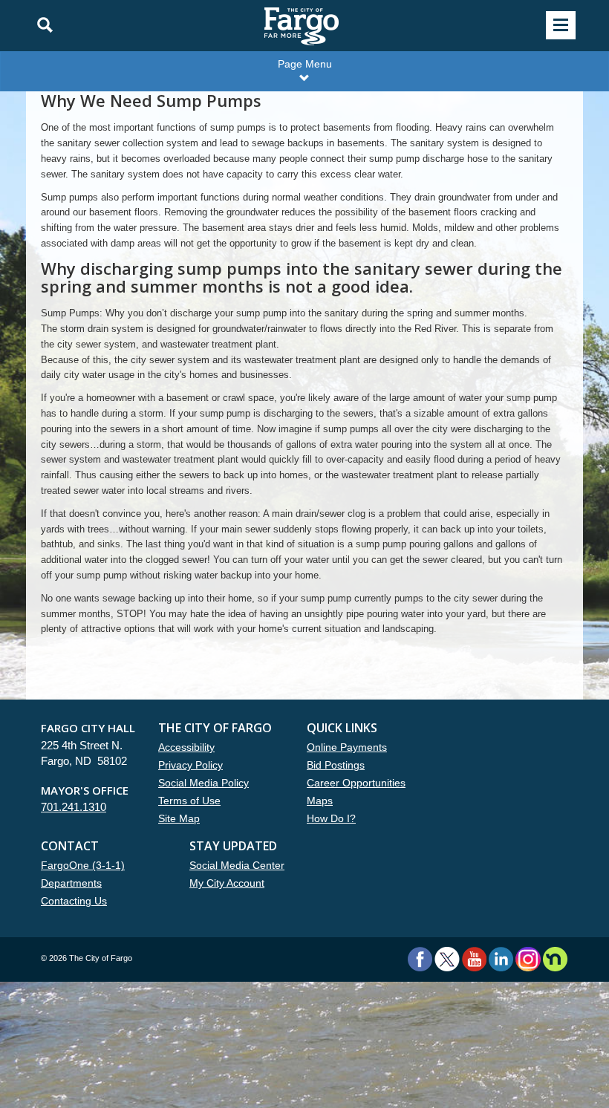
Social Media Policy (203, 783)
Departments (71, 883)
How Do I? (331, 818)
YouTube (474, 959)
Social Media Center (236, 865)
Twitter (447, 959)
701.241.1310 (73, 807)
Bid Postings (336, 765)
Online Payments (347, 747)
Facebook (420, 959)
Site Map (179, 818)
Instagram (527, 959)
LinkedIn (501, 959)
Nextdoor (555, 959)
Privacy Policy (190, 765)
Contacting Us (74, 901)
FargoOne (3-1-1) (83, 865)
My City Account (226, 883)
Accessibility (186, 747)
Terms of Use (189, 800)
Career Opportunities (356, 783)
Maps (320, 800)
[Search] (41, 25)
